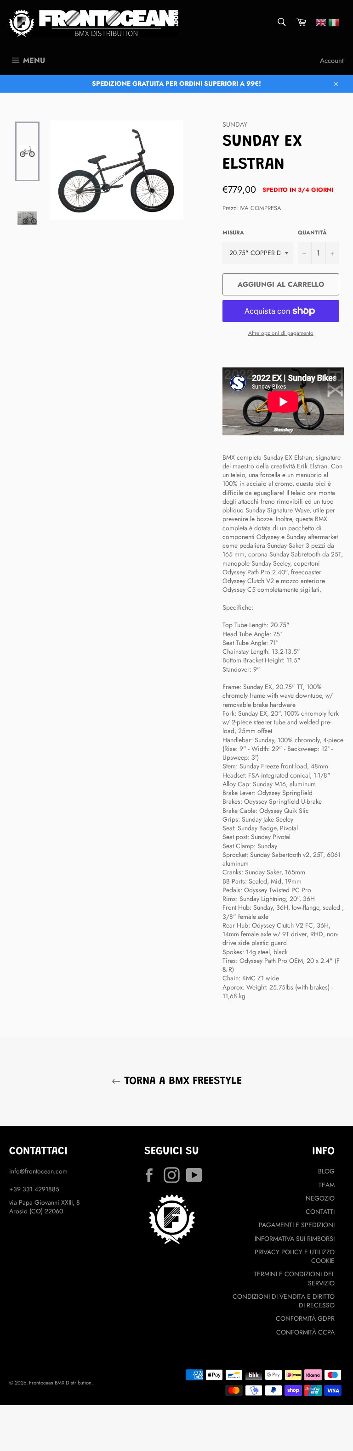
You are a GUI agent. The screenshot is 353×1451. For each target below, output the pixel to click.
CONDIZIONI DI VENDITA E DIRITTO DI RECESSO (284, 1301)
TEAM (327, 1185)
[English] (320, 21)
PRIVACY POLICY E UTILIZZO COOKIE (295, 1256)
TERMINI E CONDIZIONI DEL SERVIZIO (294, 1278)
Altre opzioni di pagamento (280, 333)
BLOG (326, 1171)
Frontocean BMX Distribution (60, 1382)
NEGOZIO (320, 1198)
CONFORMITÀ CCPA (305, 1332)
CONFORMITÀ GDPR (305, 1318)
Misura (233, 232)
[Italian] (333, 21)
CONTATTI (320, 1211)
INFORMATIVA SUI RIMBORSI (295, 1238)
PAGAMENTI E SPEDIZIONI (297, 1224)
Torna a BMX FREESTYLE (181, 1081)
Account (332, 61)
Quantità (312, 232)
